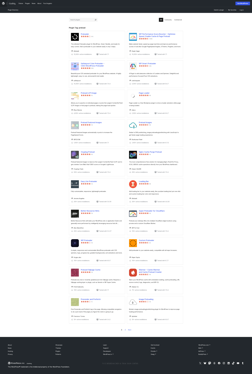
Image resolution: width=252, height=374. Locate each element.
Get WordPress (242, 3)
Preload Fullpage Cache (90, 270)
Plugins (58, 351)
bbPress (202, 351)
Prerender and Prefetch (91, 299)
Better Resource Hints (90, 211)
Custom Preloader (146, 240)
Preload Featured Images (91, 122)
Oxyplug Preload (88, 152)
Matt (200, 348)
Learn (105, 345)
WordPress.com (204, 345)
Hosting (10, 351)
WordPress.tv (108, 354)
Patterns (58, 354)
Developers (107, 351)
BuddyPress (203, 354)
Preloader (85, 34)
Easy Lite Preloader (89, 181)
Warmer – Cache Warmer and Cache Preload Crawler (150, 271)
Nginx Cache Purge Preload (150, 152)
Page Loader (144, 93)
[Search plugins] (96, 20)
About (10, 345)
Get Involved (155, 345)
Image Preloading (146, 299)
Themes (58, 348)
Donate (154, 351)
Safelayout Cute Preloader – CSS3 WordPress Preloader (92, 64)
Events (153, 348)
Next (129, 330)
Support (105, 348)
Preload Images (145, 122)
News (10, 348)
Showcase (59, 345)
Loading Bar (144, 181)
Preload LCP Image (89, 93)
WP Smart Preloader (147, 63)
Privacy (10, 354)
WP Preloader (86, 240)
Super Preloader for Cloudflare (152, 211)
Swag (153, 354)
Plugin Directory (13, 10)
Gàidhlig (29, 363)
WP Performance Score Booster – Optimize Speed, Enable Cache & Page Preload (157, 35)
